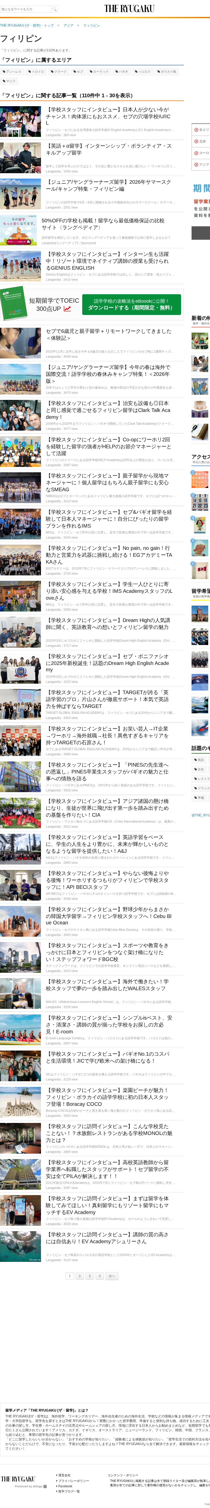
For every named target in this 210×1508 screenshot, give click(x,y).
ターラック (101, 71)
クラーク (60, 71)
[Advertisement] (92, 1340)
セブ (80, 71)
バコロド (144, 71)
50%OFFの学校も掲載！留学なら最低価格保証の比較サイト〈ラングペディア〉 (103, 224)
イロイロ (38, 71)
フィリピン (21, 38)
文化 (201, 769)
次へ (112, 1276)
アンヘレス (14, 71)
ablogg (37, 1486)
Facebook (65, 1486)
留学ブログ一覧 (69, 1491)
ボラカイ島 (168, 71)
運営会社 (64, 1475)
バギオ (123, 71)
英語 (201, 760)
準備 (201, 798)
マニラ (10, 81)
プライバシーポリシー (73, 1481)
